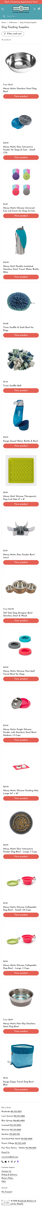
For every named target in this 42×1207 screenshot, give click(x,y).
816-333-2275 (16, 1112)
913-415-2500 (15, 1125)
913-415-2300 (15, 1130)
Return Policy (7, 1178)
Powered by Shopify (14, 1204)
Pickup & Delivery (9, 1175)
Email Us (5, 1152)
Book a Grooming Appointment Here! (21, 2)
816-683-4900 (19, 1121)
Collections (13, 22)
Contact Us (6, 1171)
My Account (7, 1192)
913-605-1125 (14, 1134)
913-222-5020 (26, 1139)
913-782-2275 (30, 1148)
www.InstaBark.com (10, 1157)
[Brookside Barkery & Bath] (21, 9)
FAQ (4, 1182)
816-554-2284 (19, 1116)
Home (4, 22)
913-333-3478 (20, 1143)
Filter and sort (14, 34)
